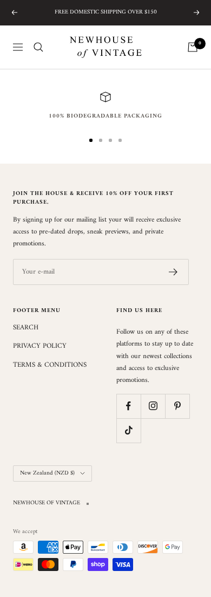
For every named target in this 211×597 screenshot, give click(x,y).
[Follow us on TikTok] (128, 430)
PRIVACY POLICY (40, 346)
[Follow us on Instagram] (153, 406)
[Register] (173, 272)
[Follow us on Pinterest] (177, 406)
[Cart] (192, 47)
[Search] (38, 47)
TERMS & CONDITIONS (50, 365)
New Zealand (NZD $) (47, 473)
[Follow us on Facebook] (128, 406)
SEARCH (25, 328)
